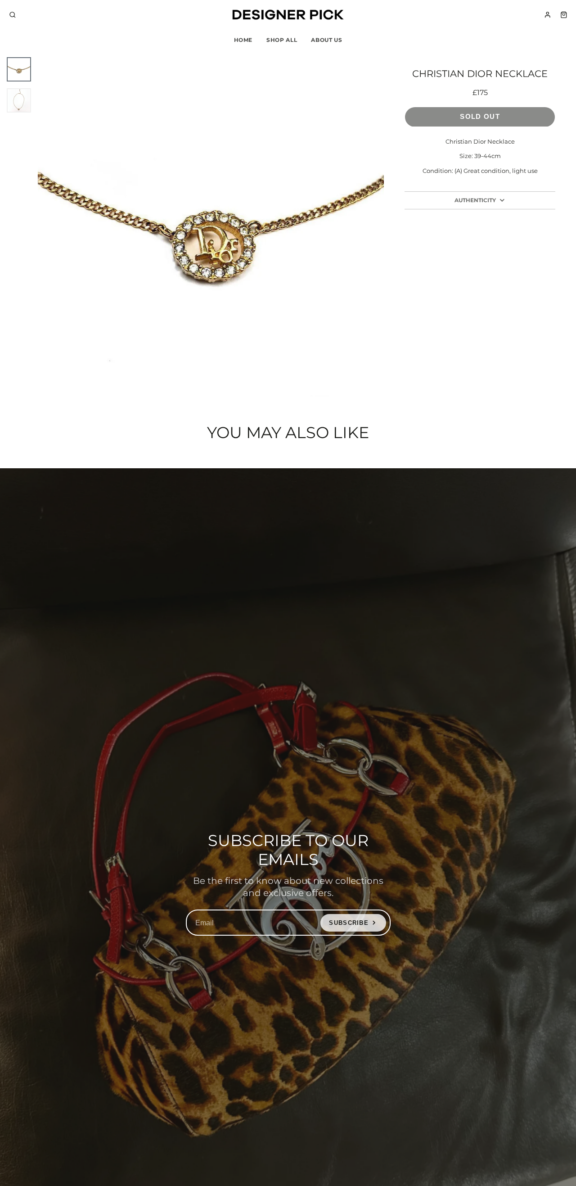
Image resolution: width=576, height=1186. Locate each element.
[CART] (563, 14)
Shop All (281, 39)
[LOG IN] (547, 14)
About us (326, 39)
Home (243, 39)
